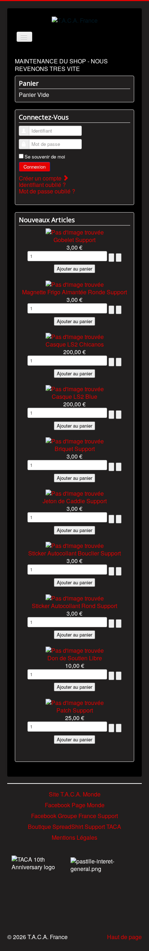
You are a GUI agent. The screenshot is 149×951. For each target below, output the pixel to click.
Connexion (35, 166)
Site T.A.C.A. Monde (75, 794)
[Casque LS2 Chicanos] (75, 336)
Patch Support (74, 710)
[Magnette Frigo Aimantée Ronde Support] (75, 283)
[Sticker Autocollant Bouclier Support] (75, 545)
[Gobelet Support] (75, 231)
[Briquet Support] (75, 440)
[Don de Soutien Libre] (75, 649)
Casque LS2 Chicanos (75, 344)
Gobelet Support (74, 240)
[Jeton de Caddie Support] (75, 492)
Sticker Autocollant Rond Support (74, 606)
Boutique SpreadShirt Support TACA (74, 826)
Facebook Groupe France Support (74, 816)
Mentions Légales (74, 837)
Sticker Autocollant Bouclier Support (74, 553)
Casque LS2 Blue (74, 396)
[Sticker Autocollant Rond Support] (75, 597)
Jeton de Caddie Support (75, 501)
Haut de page (124, 937)
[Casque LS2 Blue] (75, 388)
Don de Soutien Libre (74, 658)
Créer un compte (41, 178)
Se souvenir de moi (45, 156)
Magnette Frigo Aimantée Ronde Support (74, 292)
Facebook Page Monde (75, 805)
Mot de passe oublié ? (47, 191)
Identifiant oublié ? (42, 184)
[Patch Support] (75, 701)
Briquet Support (75, 449)
